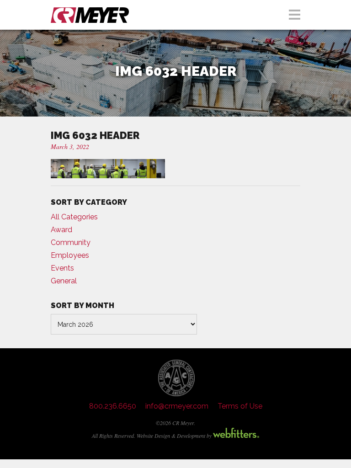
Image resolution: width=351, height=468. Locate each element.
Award (61, 229)
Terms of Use (240, 406)
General (64, 281)
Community (70, 242)
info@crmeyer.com (176, 406)
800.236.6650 (112, 406)
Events (62, 268)
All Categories (74, 217)
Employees (70, 255)
